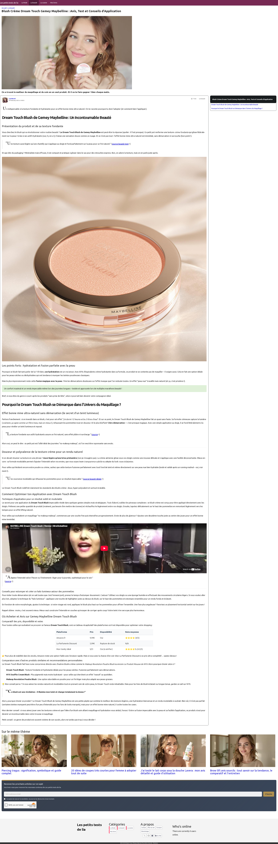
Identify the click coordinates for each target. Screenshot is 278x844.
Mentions (155, 843)
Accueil (4, 8)
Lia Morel (12, 98)
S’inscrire (268, 794)
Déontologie (145, 831)
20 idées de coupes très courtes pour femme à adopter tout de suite (103, 772)
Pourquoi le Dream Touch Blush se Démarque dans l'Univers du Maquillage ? (237, 108)
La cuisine (43, 3)
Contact (143, 827)
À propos (159, 827)
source (95, 434)
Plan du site (151, 827)
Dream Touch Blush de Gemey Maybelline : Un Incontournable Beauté (234, 104)
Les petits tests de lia (9, 3)
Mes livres (53, 3)
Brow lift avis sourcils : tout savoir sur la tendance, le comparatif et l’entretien (241, 772)
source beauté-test (121, 144)
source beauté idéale (93, 479)
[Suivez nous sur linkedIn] (152, 835)
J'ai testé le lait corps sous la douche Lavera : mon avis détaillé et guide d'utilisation (173, 772)
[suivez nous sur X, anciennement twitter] (144, 835)
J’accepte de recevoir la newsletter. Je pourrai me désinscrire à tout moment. (30, 799)
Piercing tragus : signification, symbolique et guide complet (31, 772)
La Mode (24, 3)
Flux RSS (158, 835)
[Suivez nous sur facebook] (148, 835)
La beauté (34, 3)
